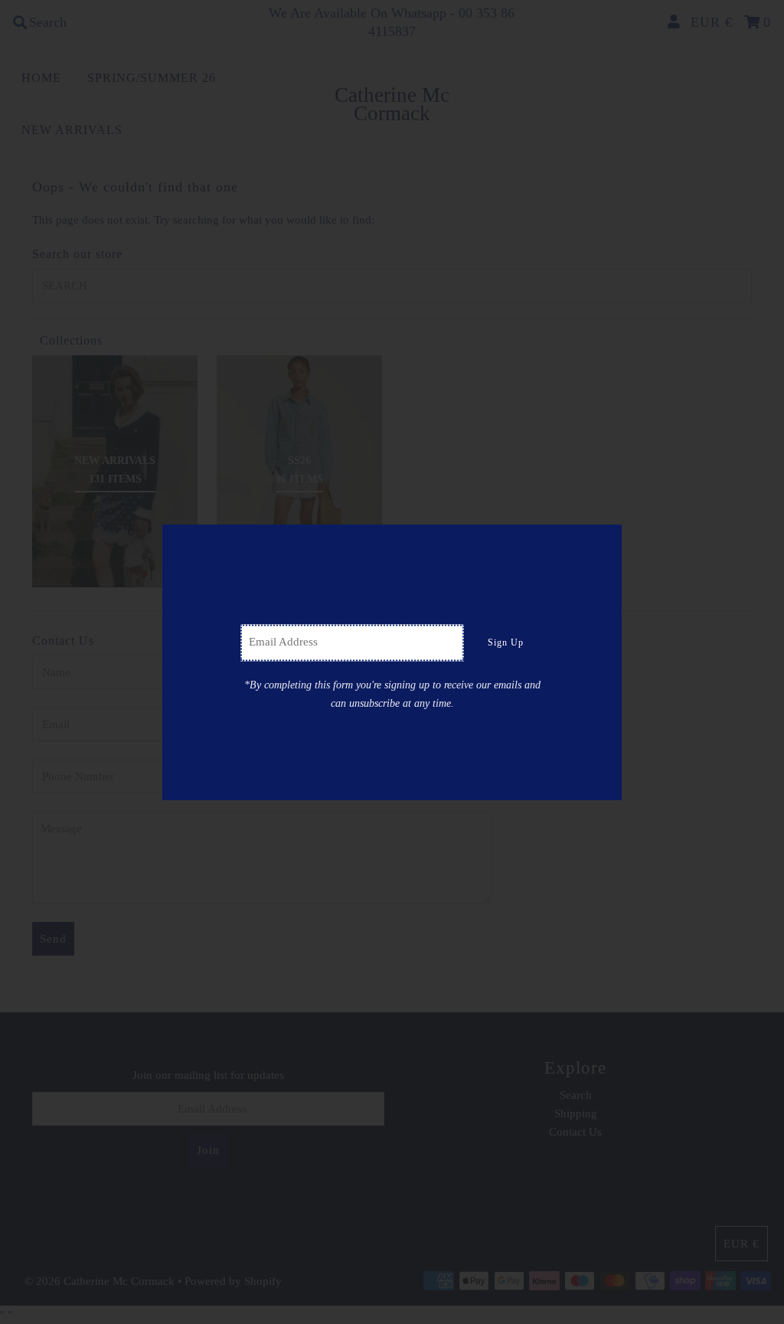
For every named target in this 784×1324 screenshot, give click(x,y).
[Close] (605, 541)
